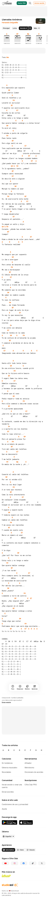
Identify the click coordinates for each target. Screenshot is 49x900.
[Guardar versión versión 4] (30, 28)
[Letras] (6, 891)
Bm (7, 57)
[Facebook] (23, 878)
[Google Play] (9, 837)
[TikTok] (32, 878)
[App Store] (26, 837)
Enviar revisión (6, 718)
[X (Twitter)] (41, 878)
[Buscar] (30, 3)
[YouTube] (5, 878)
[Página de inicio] (7, 3)
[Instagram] (14, 878)
